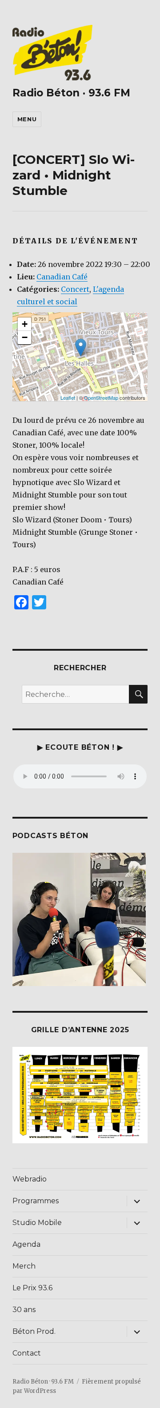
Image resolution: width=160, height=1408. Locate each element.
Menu (26, 119)
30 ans (24, 1309)
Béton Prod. (34, 1331)
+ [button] (25, 324)
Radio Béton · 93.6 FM (71, 93)
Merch (24, 1266)
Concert (75, 289)
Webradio (29, 1179)
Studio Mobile (37, 1222)
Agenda (26, 1244)
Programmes (35, 1201)
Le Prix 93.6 (32, 1288)
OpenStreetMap (101, 397)
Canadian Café (62, 276)
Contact (26, 1353)
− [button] (25, 337)
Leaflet (67, 397)
